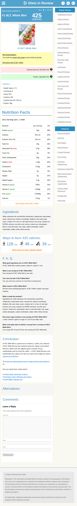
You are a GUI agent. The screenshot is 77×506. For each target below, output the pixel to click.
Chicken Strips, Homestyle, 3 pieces (16, 374)
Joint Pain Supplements (62, 163)
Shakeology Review (65, 15)
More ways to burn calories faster (27, 250)
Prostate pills (62, 196)
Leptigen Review (64, 77)
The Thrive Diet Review (63, 87)
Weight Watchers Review (64, 54)
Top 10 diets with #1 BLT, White (27, 203)
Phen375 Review (64, 72)
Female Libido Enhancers (63, 190)
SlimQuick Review (64, 108)
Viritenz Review (63, 19)
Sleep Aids (61, 200)
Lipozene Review (64, 117)
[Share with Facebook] (63, 3)
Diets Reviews (63, 147)
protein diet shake (18, 57)
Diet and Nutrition (64, 133)
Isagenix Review (63, 24)
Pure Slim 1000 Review (63, 61)
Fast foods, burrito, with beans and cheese (17, 377)
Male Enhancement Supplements (64, 175)
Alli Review (62, 67)
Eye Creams (62, 157)
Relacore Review (64, 112)
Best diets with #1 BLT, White (13, 63)
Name (4, 440)
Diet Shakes (62, 143)
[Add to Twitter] (68, 3)
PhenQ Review (63, 48)
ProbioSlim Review (64, 122)
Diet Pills (61, 138)
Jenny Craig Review (65, 29)
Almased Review (64, 98)
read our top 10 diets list (10, 356)
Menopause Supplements (62, 182)
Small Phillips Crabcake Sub (13, 379)
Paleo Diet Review (64, 38)
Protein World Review (65, 33)
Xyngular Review (64, 103)
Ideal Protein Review (65, 43)
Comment (5, 415)
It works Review (63, 81)
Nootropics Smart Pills (65, 169)
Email (4, 447)
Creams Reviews (64, 152)
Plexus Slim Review (65, 93)
